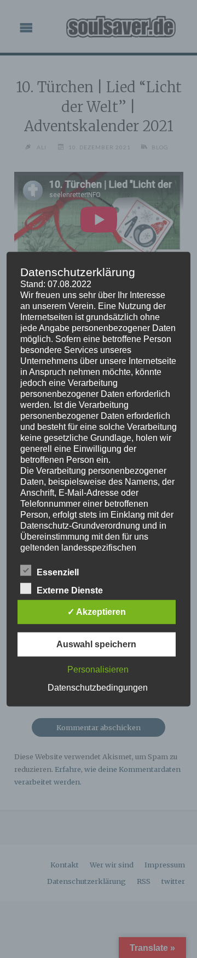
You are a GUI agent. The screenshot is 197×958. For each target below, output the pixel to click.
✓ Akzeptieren (96, 612)
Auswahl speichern (96, 644)
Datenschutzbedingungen (98, 687)
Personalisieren (98, 669)
